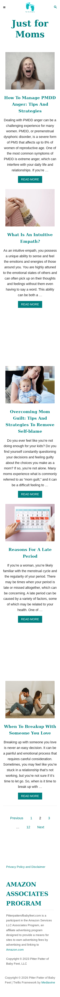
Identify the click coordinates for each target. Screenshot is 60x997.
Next (40, 827)
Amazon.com (15, 949)
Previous (16, 818)
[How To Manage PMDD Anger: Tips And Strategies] (30, 72)
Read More (31, 180)
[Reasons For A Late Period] (30, 524)
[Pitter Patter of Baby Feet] (30, 7)
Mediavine (48, 982)
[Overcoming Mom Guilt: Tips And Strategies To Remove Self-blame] (30, 386)
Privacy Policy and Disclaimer (25, 866)
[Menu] (4, 7)
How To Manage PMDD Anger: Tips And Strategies (30, 104)
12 (28, 827)
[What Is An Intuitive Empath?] (30, 209)
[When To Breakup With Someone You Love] (30, 701)
